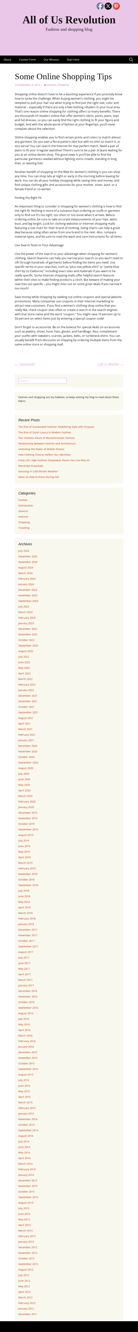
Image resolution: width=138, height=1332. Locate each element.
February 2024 (27, 578)
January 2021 (26, 740)
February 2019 (27, 868)
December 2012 (27, 1247)
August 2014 (25, 1136)
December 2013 (27, 1180)
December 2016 (27, 991)
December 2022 (27, 629)
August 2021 (25, 718)
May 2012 (24, 1286)
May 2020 (24, 785)
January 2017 (26, 985)
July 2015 (23, 1080)
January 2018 (26, 924)
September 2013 (28, 1197)
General (51, 84)
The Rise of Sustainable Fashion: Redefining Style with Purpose (56, 426)
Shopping (63, 84)
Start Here (73, 59)
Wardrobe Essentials (30, 465)
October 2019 (26, 824)
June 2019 (24, 846)
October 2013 (26, 1191)
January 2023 (26, 623)
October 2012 (26, 1258)
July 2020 (23, 773)
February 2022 (27, 684)
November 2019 (27, 818)
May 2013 (24, 1219)
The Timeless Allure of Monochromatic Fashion (46, 438)
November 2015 (27, 1058)
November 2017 (27, 935)
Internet (23, 516)
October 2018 (26, 879)
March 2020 (25, 796)
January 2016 (26, 1046)
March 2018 (25, 913)
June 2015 (24, 1085)
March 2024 (25, 573)
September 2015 (28, 1069)
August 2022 (25, 651)
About (7, 59)
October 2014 (26, 1124)
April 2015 (24, 1097)
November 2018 (27, 874)
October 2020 (26, 757)
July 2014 (23, 1141)
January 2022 (26, 690)
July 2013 (23, 1208)
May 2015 (24, 1091)
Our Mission (51, 59)
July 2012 (23, 1275)
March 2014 (25, 1163)
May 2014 (24, 1152)
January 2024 (26, 584)
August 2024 (25, 567)
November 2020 (27, 751)
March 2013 (25, 1230)
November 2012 (27, 1253)
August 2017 (25, 952)
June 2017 (24, 963)
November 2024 (27, 562)
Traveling (23, 527)
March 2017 (25, 980)
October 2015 (26, 1063)
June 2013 (24, 1214)
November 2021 (27, 701)
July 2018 (23, 890)
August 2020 (25, 768)
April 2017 (24, 974)
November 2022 (27, 634)
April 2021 (24, 723)
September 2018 (28, 885)
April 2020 (24, 790)
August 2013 (25, 1202)
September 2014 (28, 1130)
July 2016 (23, 1019)
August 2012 (25, 1269)
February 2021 (27, 734)
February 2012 (27, 1303)
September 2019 (28, 829)
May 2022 (24, 668)
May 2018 (24, 902)
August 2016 (25, 1013)
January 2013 (26, 1241)
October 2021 (26, 707)
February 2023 (27, 617)
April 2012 (24, 1292)
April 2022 (24, 673)
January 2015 (26, 1113)
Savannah (24, 364)
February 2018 (27, 918)
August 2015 (25, 1074)
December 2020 (27, 746)
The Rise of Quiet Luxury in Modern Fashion (44, 432)
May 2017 (24, 968)
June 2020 (24, 779)
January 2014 (26, 1175)
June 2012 (24, 1280)
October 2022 (26, 640)
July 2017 (23, 957)
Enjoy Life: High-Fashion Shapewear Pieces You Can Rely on (54, 460)
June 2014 (24, 1147)
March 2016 (25, 1035)
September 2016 (28, 1007)
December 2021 (27, 695)
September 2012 (28, 1264)
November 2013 (27, 1186)
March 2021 (25, 729)
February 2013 (27, 1236)
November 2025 (27, 556)
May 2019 (24, 851)
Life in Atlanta (110, 364)
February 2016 (27, 1041)
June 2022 (24, 662)
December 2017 (27, 929)
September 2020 (28, 762)
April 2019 (24, 857)
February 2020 (27, 801)
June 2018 (24, 896)
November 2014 (27, 1119)
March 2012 (25, 1297)
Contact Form (27, 59)
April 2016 (24, 1030)
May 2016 (24, 1024)
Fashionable (25, 505)
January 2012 (26, 1308)
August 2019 (25, 835)
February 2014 (27, 1169)
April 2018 (24, 907)
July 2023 (23, 606)
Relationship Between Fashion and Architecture (47, 443)
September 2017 (28, 946)
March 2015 (25, 1102)
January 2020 (26, 807)
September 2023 (28, 601)
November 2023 (27, 595)
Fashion (23, 500)
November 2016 (27, 996)
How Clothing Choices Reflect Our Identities (44, 454)
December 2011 (27, 1314)
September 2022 (28, 645)
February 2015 (27, 1108)
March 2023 (25, 612)
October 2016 (26, 1002)
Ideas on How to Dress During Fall (38, 477)
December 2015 (27, 1052)
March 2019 (25, 863)
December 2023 (27, 590)
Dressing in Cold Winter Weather (38, 471)
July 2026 (23, 550)
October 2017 (26, 941)
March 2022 (25, 679)
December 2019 (27, 812)
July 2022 (23, 656)
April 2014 (24, 1158)
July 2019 (23, 840)
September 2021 (28, 712)
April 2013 (24, 1225)
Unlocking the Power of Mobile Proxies (41, 449)
